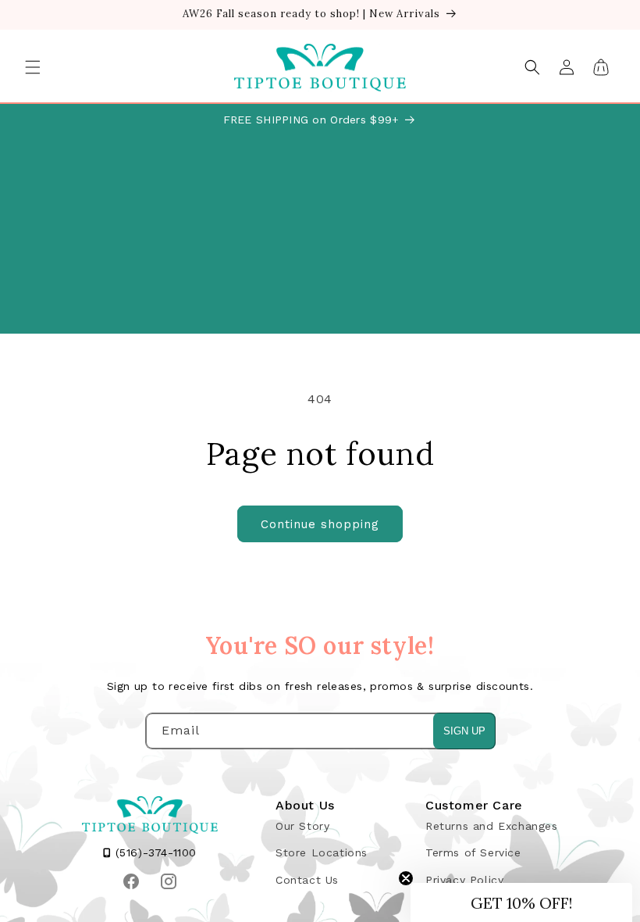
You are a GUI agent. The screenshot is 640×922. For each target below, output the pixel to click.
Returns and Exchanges (491, 826)
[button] (33, 67)
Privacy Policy (464, 880)
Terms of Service (473, 852)
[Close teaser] (406, 878)
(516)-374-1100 (154, 852)
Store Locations (322, 852)
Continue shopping (320, 524)
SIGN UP (464, 731)
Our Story (302, 826)
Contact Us (307, 880)
